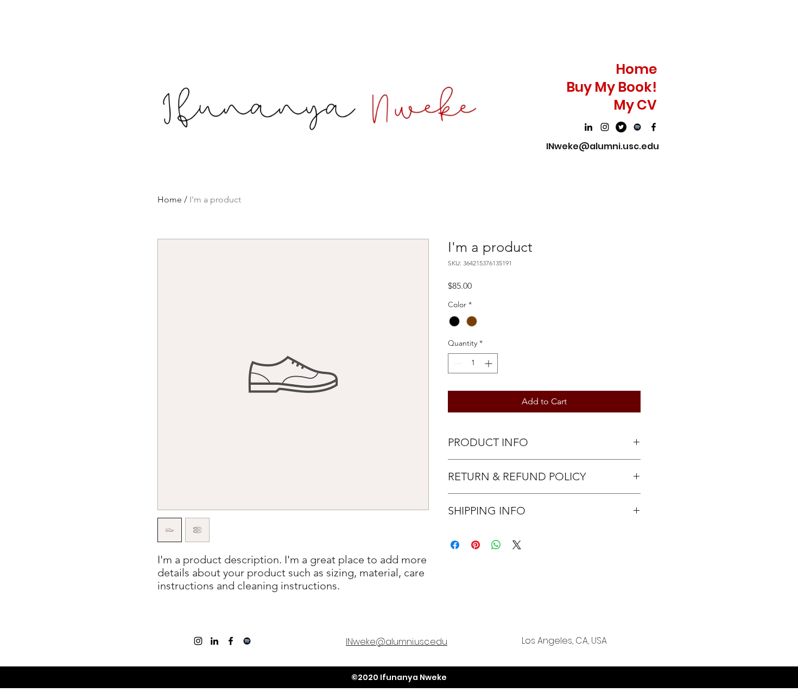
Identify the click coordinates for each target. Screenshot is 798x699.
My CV (635, 105)
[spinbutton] (473, 363)
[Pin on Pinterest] (475, 544)
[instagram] (604, 127)
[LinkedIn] (588, 127)
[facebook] (653, 127)
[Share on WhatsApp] (496, 544)
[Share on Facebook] (454, 544)
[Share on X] (516, 544)
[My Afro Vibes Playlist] (637, 127)
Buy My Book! (611, 87)
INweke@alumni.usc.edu (602, 146)
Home (636, 69)
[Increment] (489, 363)
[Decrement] (456, 363)
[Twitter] (621, 127)
